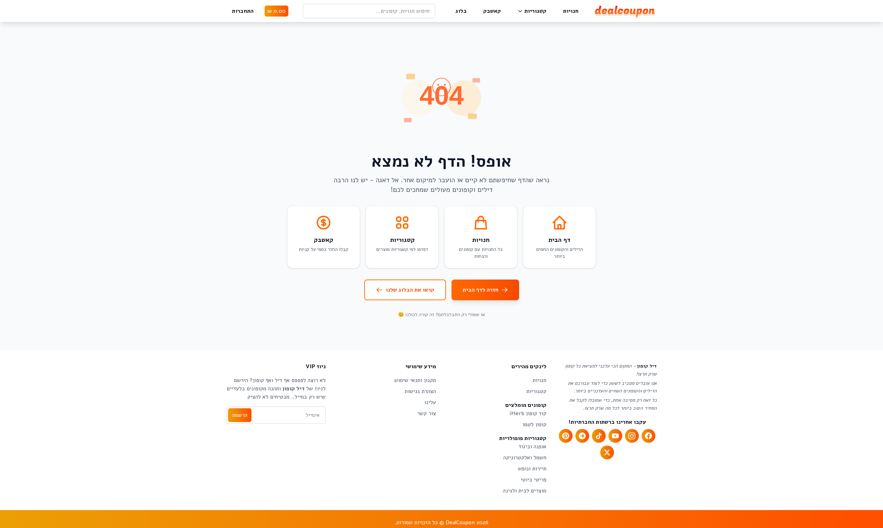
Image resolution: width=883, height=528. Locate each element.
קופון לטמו (534, 424)
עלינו (430, 402)
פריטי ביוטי (533, 479)
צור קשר (426, 413)
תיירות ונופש (532, 468)
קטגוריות (535, 11)
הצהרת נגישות (420, 391)
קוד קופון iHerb (527, 413)
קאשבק (492, 11)
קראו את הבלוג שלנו (410, 290)
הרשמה (239, 415)
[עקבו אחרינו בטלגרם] (582, 436)
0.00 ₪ (276, 11)
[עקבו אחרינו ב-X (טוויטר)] (607, 452)
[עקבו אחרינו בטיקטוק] (599, 436)
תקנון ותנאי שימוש (415, 380)
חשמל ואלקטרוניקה (524, 457)
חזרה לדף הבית (480, 290)
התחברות (243, 11)
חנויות (570, 11)
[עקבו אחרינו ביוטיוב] (615, 436)
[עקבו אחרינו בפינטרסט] (566, 436)
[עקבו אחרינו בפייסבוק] (648, 436)
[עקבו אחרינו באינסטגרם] (632, 436)
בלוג (461, 11)
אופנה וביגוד (532, 446)
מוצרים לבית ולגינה (524, 491)
